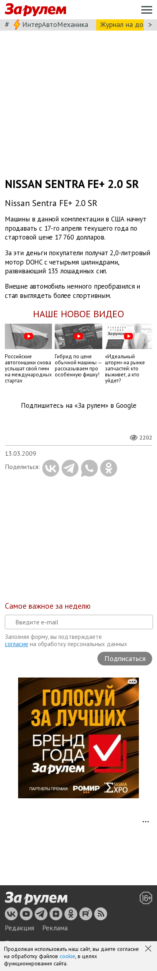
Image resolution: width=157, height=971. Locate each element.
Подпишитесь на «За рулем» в (78, 405)
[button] (149, 949)
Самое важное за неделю (48, 606)
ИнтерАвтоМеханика (55, 24)
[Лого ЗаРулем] (35, 10)
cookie (67, 956)
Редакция (19, 927)
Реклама (55, 927)
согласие (16, 644)
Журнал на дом (124, 24)
